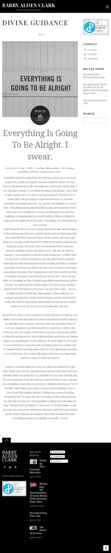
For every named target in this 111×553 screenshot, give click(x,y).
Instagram (92, 58)
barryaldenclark (15, 168)
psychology (22, 171)
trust (57, 171)
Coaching (40, 168)
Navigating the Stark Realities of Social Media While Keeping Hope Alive (95, 89)
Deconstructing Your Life (94, 102)
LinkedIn (92, 54)
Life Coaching (68, 168)
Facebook (92, 50)
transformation (47, 171)
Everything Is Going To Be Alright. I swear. (40, 144)
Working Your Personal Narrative (94, 76)
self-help (33, 171)
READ (42, 34)
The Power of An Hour (38, 530)
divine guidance (53, 168)
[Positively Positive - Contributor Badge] (96, 34)
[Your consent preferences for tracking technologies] (106, 548)
